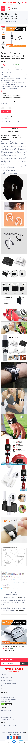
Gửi (14, 389)
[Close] (26, 348)
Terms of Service (15, 385)
